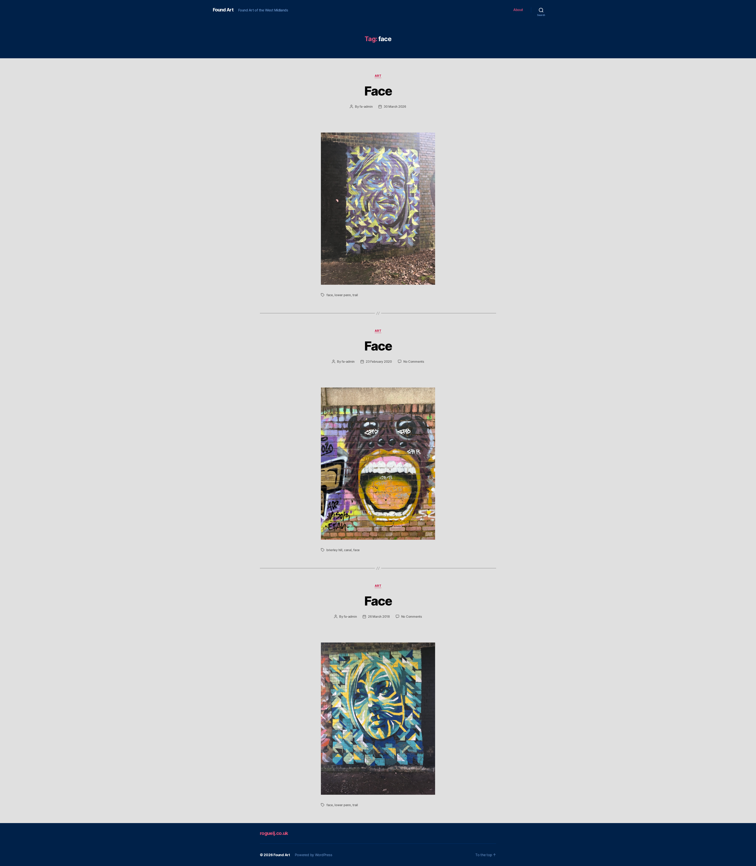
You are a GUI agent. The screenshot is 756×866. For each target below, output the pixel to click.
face (329, 295)
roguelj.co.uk (274, 833)
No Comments (413, 361)
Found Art (223, 9)
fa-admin (365, 106)
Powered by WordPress (313, 855)
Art (378, 76)
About (518, 10)
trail (355, 295)
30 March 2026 (395, 106)
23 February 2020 (379, 361)
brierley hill (334, 550)
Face (378, 90)
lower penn (342, 295)
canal (348, 550)
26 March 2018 (379, 616)
